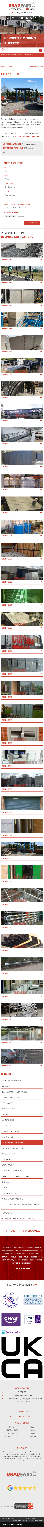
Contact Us (32, 1437)
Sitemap (4, 1518)
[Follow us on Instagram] (22, 17)
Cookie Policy (38, 1520)
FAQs (32, 1430)
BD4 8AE (31, 9)
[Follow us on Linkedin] (27, 17)
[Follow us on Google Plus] (15, 1416)
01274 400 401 (17, 9)
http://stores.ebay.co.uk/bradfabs (29, 136)
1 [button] (20, 113)
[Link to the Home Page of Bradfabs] (22, 1478)
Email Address (9, 184)
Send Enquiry (32, 223)
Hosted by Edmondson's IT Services (22, 1518)
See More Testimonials (20, 1285)
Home (3, 55)
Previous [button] (2, 98)
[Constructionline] (11, 1335)
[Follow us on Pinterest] (17, 17)
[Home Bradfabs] (3, 51)
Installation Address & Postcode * (17, 205)
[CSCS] (33, 1306)
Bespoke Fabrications (15, 55)
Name (6, 168)
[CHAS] (11, 1326)
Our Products (11, 1430)
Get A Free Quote (11, 1524)
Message (7, 192)
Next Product (35, 66)
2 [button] (24, 113)
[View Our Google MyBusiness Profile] (31, 17)
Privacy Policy (28, 1520)
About (32, 1427)
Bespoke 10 (29, 55)
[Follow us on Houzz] (12, 17)
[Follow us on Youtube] (8, 17)
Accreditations (11, 1437)
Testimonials (11, 1433)
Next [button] (41, 98)
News (32, 1433)
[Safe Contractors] (11, 1310)
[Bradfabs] (22, 5)
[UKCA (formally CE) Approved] (22, 1378)
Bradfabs (19, 1520)
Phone (6, 176)
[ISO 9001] (33, 1327)
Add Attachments (11, 212)
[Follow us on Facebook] (35, 17)
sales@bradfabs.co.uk (23, 12)
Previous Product (10, 66)
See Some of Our (20, 1231)
